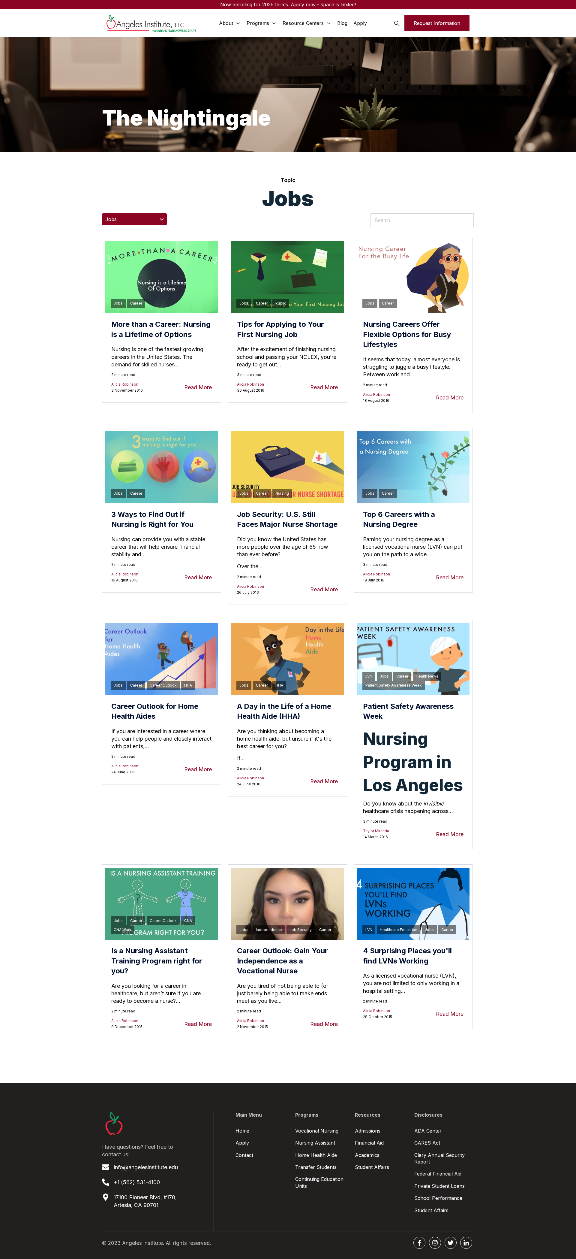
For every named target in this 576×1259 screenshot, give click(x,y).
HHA (188, 685)
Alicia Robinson (124, 384)
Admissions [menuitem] (367, 1131)
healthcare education (398, 929)
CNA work (122, 929)
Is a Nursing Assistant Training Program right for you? (156, 960)
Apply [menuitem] (242, 1143)
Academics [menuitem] (367, 1155)
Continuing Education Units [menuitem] (319, 1182)
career (136, 303)
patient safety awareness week (393, 685)
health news (427, 676)
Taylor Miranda (376, 831)
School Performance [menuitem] (438, 1198)
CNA (188, 920)
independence (269, 929)
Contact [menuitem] (244, 1155)
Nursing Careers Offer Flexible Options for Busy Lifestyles (407, 334)
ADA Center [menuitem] (428, 1131)
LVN (368, 676)
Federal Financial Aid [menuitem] (437, 1174)
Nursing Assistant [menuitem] (315, 1143)
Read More (198, 387)
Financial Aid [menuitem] (369, 1143)
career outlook (163, 685)
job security (301, 929)
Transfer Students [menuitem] (316, 1167)
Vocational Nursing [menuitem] (316, 1131)
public (280, 303)
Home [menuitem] (242, 1131)
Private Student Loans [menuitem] (439, 1186)
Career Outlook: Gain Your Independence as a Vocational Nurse (282, 960)
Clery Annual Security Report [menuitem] (439, 1158)
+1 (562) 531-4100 (137, 1182)
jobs (118, 303)
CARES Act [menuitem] (427, 1143)
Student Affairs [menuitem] (372, 1167)
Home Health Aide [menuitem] (316, 1155)
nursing (282, 493)
